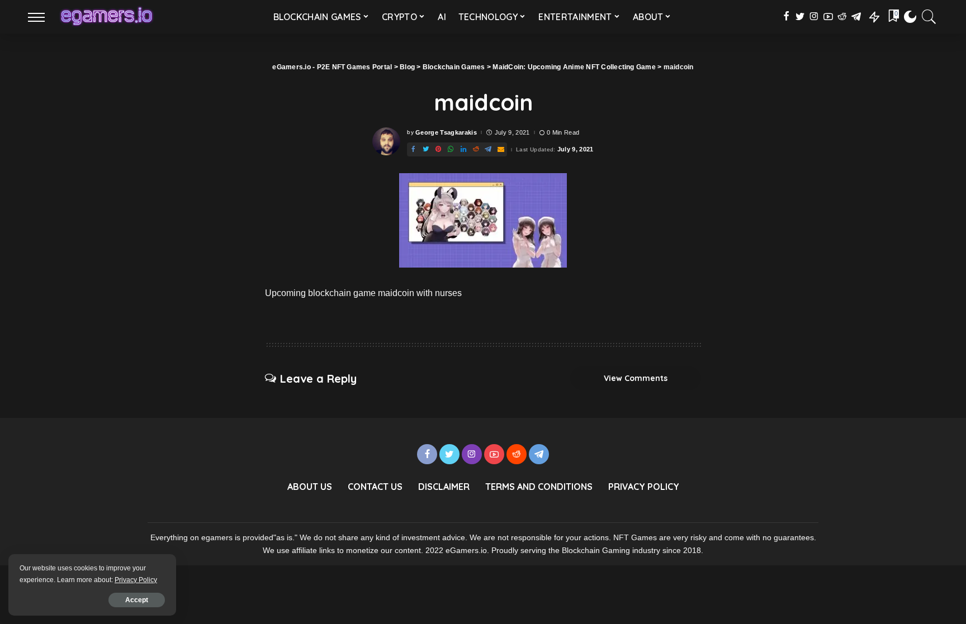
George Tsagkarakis (446, 133)
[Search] (929, 17)
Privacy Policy (136, 580)
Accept (136, 600)
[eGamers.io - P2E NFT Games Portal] (106, 17)
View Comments (635, 378)
